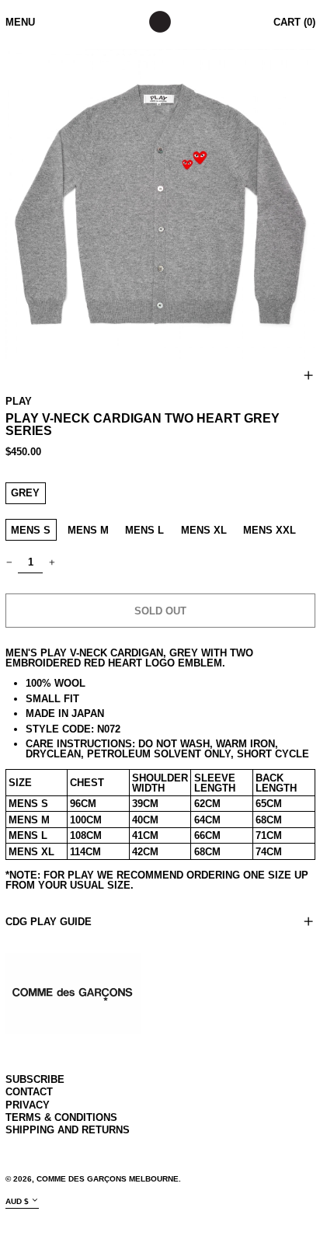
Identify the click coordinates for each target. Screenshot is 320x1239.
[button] (160, 204)
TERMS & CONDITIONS (61, 1117)
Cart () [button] (294, 22)
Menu (20, 22)
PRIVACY (27, 1105)
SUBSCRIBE (34, 1079)
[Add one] (52, 562)
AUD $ (17, 1200)
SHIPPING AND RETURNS (67, 1130)
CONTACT (29, 1092)
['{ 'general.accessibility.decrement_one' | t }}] (9, 562)
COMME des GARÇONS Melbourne (108, 1179)
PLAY (18, 401)
